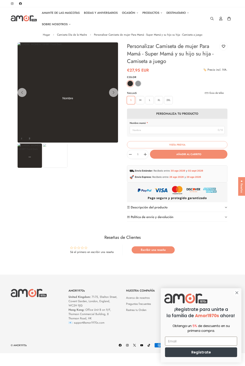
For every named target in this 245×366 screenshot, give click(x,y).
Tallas (132, 93)
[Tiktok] (148, 345)
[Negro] (130, 83)
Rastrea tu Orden (136, 310)
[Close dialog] (237, 293)
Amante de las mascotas (61, 13)
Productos (150, 13)
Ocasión (128, 13)
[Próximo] (113, 92)
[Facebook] (20, 3)
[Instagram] (12, 3)
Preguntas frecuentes (138, 304)
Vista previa (177, 145)
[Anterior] (22, 92)
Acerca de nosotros (138, 298)
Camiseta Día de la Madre (72, 35)
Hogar (46, 35)
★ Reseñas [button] (242, 186)
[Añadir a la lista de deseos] (223, 46)
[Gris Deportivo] (138, 83)
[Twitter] (134, 345)
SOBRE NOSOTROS (55, 24)
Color (131, 77)
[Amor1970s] (24, 19)
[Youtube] (141, 345)
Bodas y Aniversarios (101, 13)
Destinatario (176, 13)
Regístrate (201, 352)
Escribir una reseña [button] (153, 250)
